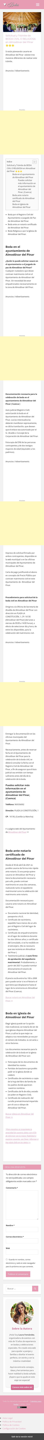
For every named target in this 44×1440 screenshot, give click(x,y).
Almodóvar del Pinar (17, 832)
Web (8, 1248)
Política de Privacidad (11, 1421)
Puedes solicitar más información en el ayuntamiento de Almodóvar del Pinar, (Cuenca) (27, 186)
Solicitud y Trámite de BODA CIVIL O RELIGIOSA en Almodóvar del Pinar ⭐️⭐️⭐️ (21, 168)
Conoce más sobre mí (22, 1387)
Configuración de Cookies (14, 1428)
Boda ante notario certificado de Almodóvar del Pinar (23, 198)
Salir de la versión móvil (22, 1436)
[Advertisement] (22, 132)
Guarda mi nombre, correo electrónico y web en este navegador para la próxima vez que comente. (20, 1263)
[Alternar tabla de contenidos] (33, 162)
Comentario (12, 1188)
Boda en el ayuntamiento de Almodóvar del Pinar (23, 176)
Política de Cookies (10, 1425)
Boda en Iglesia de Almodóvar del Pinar (21, 206)
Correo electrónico (15, 1237)
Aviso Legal (7, 1418)
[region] (22, 89)
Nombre (10, 1225)
